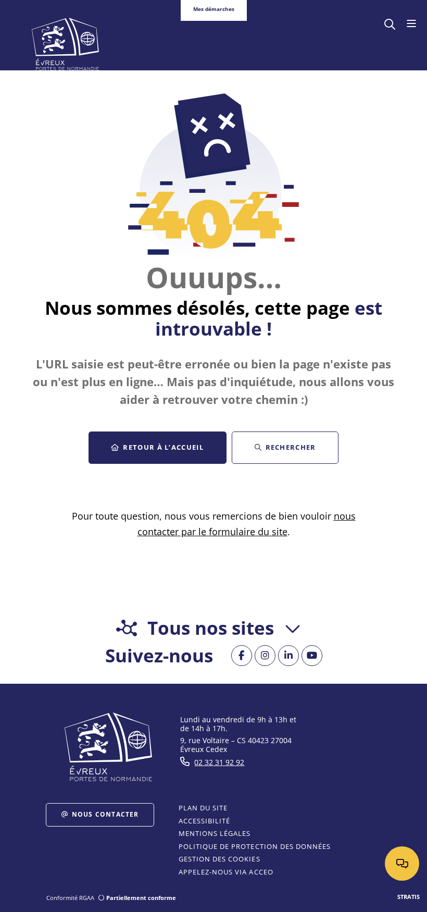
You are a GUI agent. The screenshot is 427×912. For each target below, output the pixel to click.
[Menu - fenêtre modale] (411, 24)
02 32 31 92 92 (219, 762)
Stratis (408, 897)
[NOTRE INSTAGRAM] (265, 655)
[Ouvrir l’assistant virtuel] (402, 863)
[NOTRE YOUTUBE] (312, 655)
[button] (389, 23)
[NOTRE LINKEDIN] (288, 655)
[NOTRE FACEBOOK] (241, 655)
